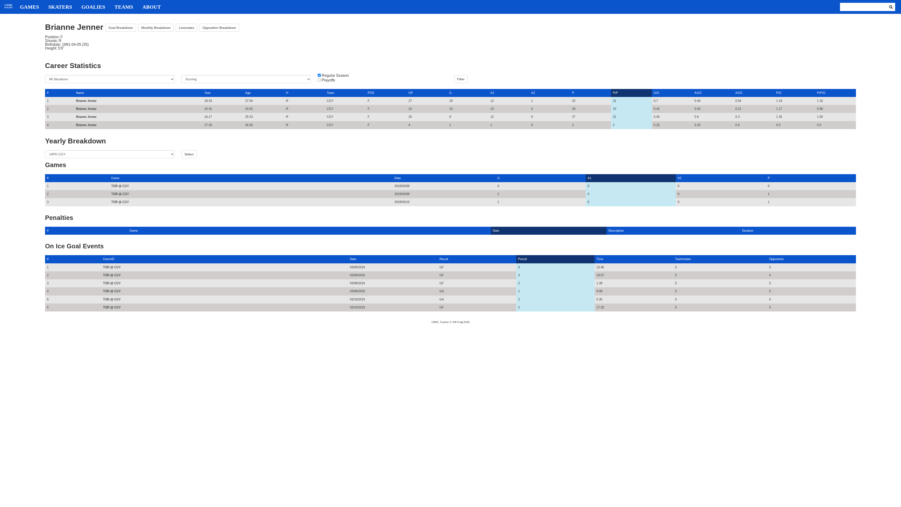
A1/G (698, 93)
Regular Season (335, 75)
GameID (108, 259)
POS (371, 93)
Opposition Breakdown (219, 28)
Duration (747, 230)
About (151, 7)
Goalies (93, 7)
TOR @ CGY (120, 186)
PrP (615, 93)
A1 (492, 93)
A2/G (738, 93)
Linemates (186, 28)
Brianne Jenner (86, 101)
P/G (779, 93)
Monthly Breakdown (156, 28)
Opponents (776, 259)
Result (443, 259)
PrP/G (821, 93)
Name (80, 93)
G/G (656, 93)
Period (522, 259)
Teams (124, 7)
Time (599, 259)
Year (207, 93)
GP (411, 93)
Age (248, 93)
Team (330, 93)
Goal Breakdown (120, 28)
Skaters (60, 7)
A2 (533, 93)
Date (397, 178)
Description (616, 230)
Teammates (683, 259)
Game (115, 178)
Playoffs (328, 80)
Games (29, 7)
